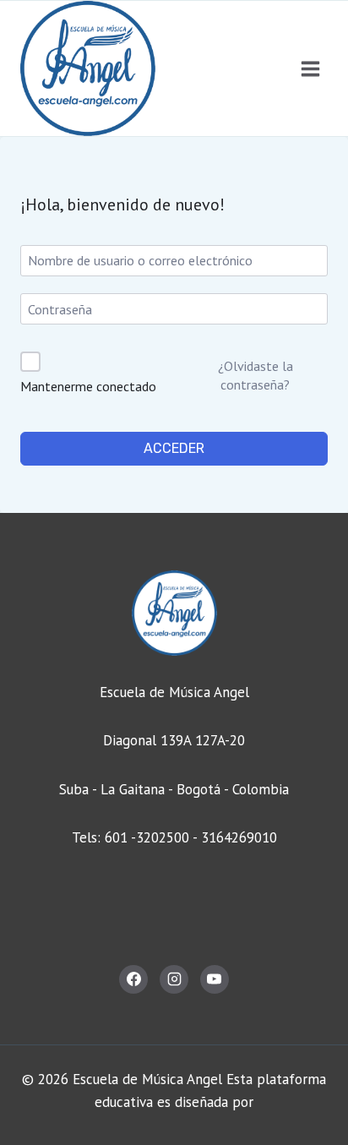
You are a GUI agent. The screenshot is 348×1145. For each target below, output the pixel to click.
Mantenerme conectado (88, 386)
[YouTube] (214, 979)
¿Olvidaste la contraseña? (255, 375)
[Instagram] (174, 979)
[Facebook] (133, 979)
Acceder (174, 448)
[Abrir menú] (310, 68)
